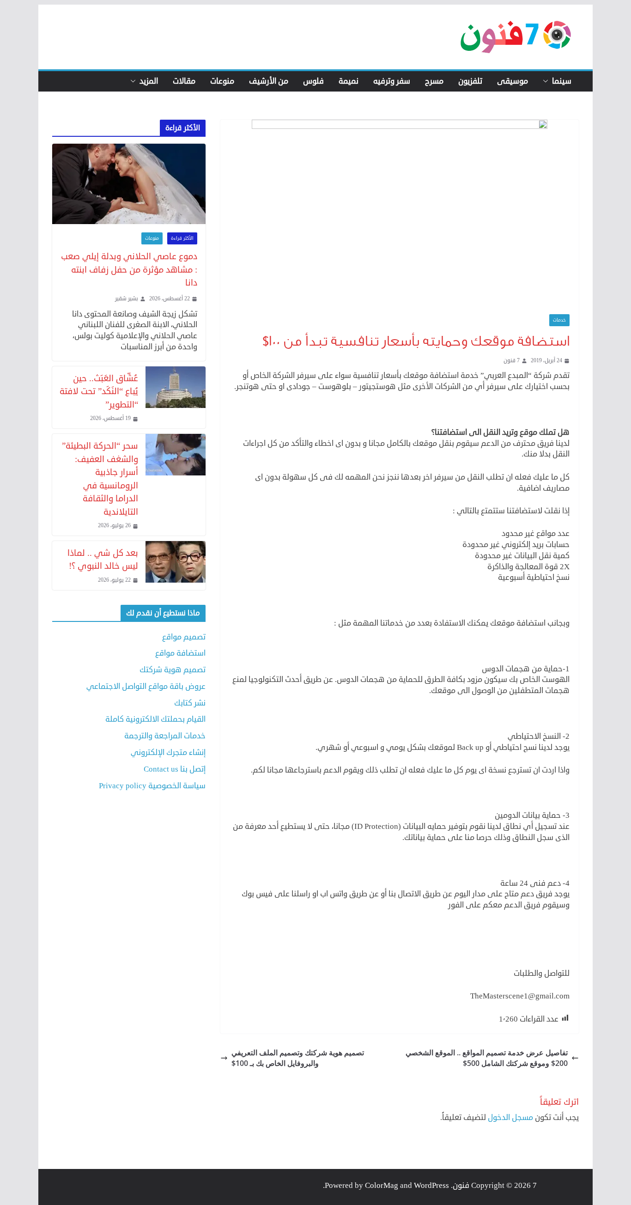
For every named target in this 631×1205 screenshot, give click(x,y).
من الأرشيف (268, 81)
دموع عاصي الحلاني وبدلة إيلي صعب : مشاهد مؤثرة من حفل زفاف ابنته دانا (129, 269)
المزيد (149, 81)
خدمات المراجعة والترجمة (165, 736)
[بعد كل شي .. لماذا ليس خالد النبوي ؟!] (176, 565)
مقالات (184, 81)
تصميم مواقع (184, 637)
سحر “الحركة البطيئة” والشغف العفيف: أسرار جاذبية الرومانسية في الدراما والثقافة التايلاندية (100, 478)
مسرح (434, 81)
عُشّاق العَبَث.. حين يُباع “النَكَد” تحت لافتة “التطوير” (99, 391)
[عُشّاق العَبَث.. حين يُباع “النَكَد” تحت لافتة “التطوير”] (176, 397)
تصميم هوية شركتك (173, 670)
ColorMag (381, 1185)
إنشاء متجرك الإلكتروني (168, 752)
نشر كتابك (190, 703)
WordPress (431, 1185)
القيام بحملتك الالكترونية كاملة (155, 719)
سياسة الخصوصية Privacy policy (152, 785)
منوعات (222, 81)
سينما (561, 81)
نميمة (348, 81)
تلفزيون (470, 81)
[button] (547, 81)
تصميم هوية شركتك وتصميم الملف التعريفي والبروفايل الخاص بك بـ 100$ (297, 1057)
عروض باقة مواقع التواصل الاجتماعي (146, 686)
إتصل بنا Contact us (175, 769)
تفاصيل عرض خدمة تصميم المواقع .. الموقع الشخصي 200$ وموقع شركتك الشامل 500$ (487, 1057)
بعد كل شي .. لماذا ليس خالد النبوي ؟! (102, 559)
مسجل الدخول (510, 1117)
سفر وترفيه (391, 81)
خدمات (559, 320)
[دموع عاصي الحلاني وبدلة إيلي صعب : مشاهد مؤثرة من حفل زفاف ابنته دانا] (129, 184)
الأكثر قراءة (182, 238)
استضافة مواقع (180, 653)
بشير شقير (126, 299)
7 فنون (512, 361)
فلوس (313, 81)
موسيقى (512, 81)
